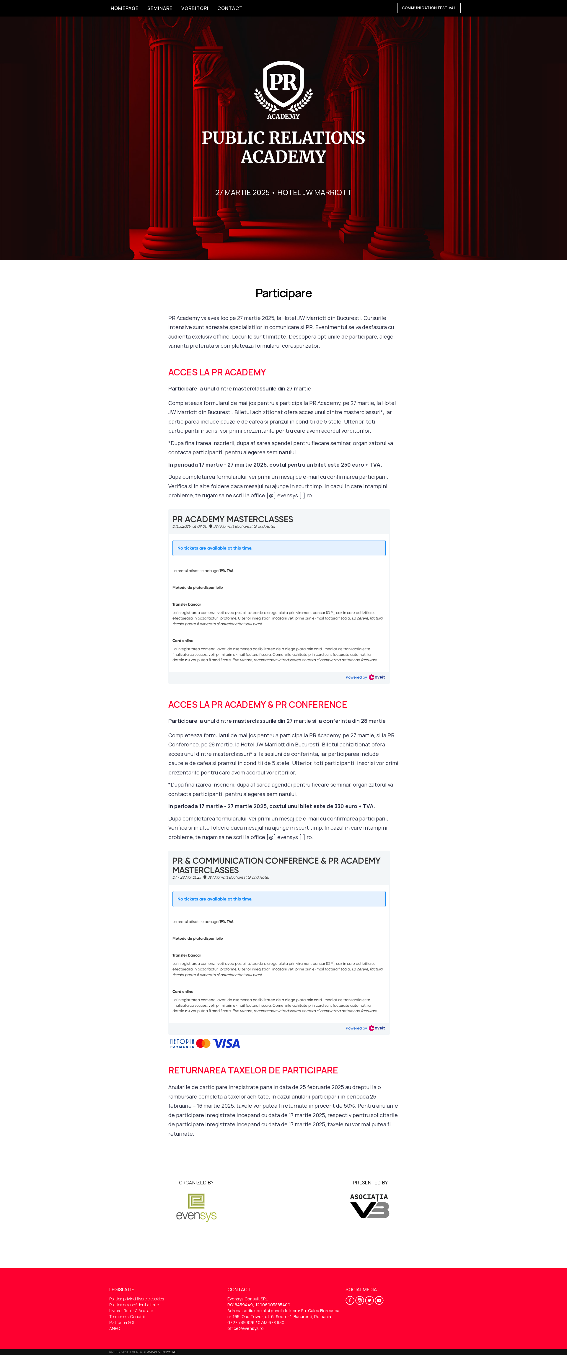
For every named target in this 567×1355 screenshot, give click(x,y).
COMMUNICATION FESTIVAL (429, 7)
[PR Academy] (283, 111)
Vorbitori (194, 8)
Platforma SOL (122, 1322)
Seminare (159, 8)
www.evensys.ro (161, 1352)
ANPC (114, 1328)
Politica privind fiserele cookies (136, 1299)
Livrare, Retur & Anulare (131, 1310)
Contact (230, 8)
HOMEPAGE (125, 8)
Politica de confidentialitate (134, 1304)
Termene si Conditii (127, 1316)
